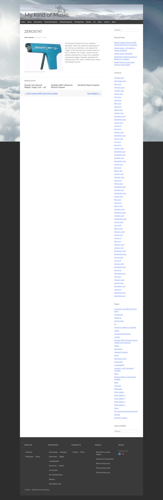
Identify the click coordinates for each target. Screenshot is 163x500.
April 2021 (117, 168)
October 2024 (119, 91)
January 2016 (119, 264)
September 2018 (120, 219)
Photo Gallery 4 (119, 402)
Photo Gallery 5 (119, 405)
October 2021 (119, 158)
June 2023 (117, 126)
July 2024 (117, 97)
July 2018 (117, 225)
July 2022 (117, 142)
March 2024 (118, 110)
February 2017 (119, 245)
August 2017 (118, 235)
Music (100, 22)
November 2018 (120, 212)
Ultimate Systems (66, 22)
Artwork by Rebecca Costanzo (125, 327)
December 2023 (120, 116)
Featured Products (50, 22)
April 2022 (117, 145)
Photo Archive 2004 (103, 472)
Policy (116, 408)
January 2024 (119, 113)
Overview (117, 386)
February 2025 (119, 87)
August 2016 (118, 257)
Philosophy (118, 389)
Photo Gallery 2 (119, 395)
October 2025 (119, 78)
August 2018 (118, 222)
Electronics (118, 349)
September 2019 (120, 193)
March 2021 (118, 171)
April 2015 (117, 270)
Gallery (88, 22)
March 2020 (118, 184)
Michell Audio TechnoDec (123, 54)
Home (23, 22)
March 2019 (118, 206)
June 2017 (117, 238)
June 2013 (117, 289)
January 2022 (119, 148)
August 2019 (118, 196)
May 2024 (117, 103)
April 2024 (117, 107)
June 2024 (118, 100)
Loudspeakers (119, 365)
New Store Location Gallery (103, 453)
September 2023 (120, 119)
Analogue (117, 318)
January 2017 (119, 248)
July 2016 (117, 261)
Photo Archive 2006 (103, 468)
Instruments (38, 22)
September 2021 (120, 161)
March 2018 (118, 228)
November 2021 (120, 155)
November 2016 (120, 251)
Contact (107, 22)
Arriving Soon (79, 22)
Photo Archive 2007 (103, 463)
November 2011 (119, 296)
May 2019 (117, 200)
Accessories (41, 72)
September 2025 (120, 81)
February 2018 (119, 232)
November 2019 (120, 187)
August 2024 (118, 94)
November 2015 (120, 267)
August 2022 (118, 139)
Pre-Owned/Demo (56, 475)
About (29, 22)
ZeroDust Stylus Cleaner (88, 84)
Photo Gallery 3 (119, 398)
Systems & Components (105, 459)
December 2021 (120, 152)
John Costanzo (29, 37)
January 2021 (119, 174)
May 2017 (117, 241)
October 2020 (119, 177)
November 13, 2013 (41, 37)
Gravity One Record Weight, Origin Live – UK (35, 86)
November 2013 (120, 286)
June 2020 (118, 180)
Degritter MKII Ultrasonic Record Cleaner (62, 86)
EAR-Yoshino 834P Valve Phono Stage (41, 93)
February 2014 (119, 280)
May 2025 (117, 84)
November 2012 (120, 293)
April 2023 (117, 129)
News (114, 22)
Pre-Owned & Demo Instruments (126, 411)
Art (94, 22)
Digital (116, 346)
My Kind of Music (46, 15)
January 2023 (119, 132)
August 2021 (118, 164)
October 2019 (119, 190)
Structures (53, 466)
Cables (116, 331)
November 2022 (120, 135)
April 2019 (117, 203)
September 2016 (120, 254)
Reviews (117, 415)
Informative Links (120, 359)
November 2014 (120, 273)
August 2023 (118, 123)
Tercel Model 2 (94, 93)
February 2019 (119, 209)
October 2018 (119, 216)
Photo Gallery (119, 392)
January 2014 (119, 283)
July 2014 (117, 277)
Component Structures (122, 334)
